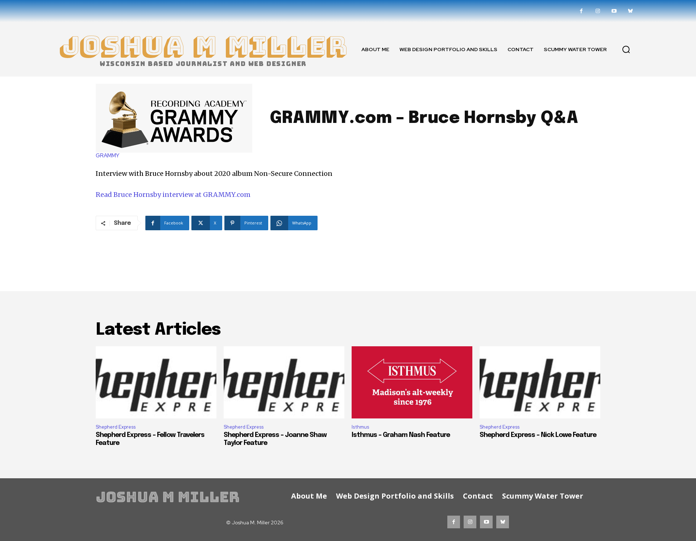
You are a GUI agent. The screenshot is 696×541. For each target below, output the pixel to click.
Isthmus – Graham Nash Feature (401, 435)
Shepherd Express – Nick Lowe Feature (538, 435)
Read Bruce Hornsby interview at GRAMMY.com (173, 194)
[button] (626, 49)
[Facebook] (581, 11)
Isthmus (360, 427)
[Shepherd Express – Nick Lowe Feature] (540, 382)
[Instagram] (597, 11)
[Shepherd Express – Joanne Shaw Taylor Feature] (284, 382)
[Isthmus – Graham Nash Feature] (412, 382)
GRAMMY (107, 155)
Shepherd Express (116, 427)
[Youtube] (614, 11)
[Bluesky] (630, 11)
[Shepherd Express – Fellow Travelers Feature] (156, 382)
